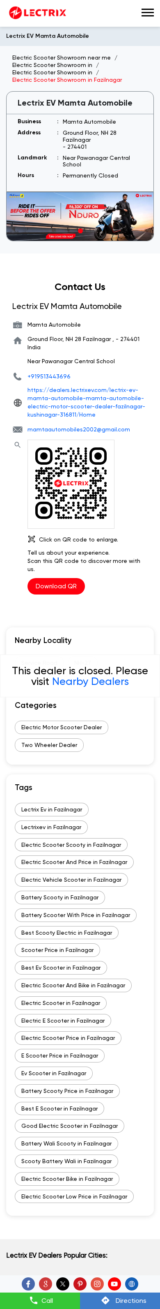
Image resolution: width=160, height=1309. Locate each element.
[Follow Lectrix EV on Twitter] (63, 1284)
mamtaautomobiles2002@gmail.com (78, 429)
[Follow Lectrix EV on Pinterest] (80, 1284)
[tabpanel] (80, 216)
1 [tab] (80, 230)
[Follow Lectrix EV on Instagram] (97, 1284)
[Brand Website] (132, 1284)
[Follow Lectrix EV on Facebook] (28, 1284)
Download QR (56, 586)
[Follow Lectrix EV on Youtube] (114, 1284)
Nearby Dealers (90, 681)
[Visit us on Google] (46, 1284)
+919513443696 (49, 376)
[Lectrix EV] (37, 13)
